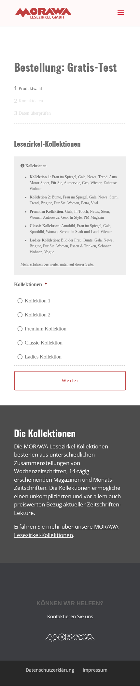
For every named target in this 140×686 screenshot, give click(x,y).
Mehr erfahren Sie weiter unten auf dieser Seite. (57, 264)
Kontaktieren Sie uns (70, 616)
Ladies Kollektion (43, 356)
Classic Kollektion (44, 342)
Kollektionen (30, 284)
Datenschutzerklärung (50, 670)
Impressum (95, 670)
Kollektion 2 (37, 314)
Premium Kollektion (45, 328)
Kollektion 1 (37, 300)
